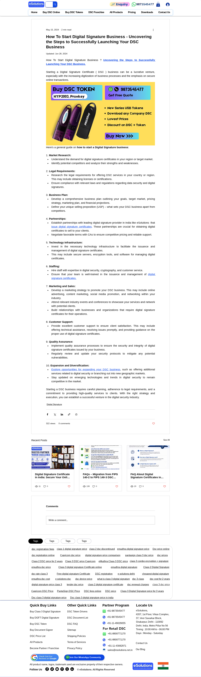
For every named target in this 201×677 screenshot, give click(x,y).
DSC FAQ (72, 624)
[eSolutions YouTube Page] (57, 669)
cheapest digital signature (155, 574)
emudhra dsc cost (40, 579)
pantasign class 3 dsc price (139, 555)
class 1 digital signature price (72, 549)
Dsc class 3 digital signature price (49, 597)
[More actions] (153, 29)
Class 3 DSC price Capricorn (80, 561)
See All (166, 440)
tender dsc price (75, 584)
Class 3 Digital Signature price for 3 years (142, 591)
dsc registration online (43, 555)
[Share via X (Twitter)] (54, 414)
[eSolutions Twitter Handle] (52, 669)
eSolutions (85, 669)
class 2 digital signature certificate (105, 584)
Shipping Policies (76, 636)
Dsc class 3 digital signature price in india (91, 597)
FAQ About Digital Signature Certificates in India (146, 476)
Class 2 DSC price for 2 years (47, 561)
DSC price (110, 591)
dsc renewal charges (138, 584)
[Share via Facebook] (47, 414)
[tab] (35, 541)
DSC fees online (92, 591)
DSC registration (104, 574)
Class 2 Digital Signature (156, 567)
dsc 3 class (138, 579)
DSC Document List (77, 617)
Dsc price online (161, 549)
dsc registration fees (43, 549)
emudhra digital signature (124, 567)
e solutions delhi (126, 574)
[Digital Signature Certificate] (52, 457)
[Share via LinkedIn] (61, 414)
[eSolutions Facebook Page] (47, 669)
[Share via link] (69, 414)
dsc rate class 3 (39, 574)
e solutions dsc (63, 579)
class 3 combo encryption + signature (149, 561)
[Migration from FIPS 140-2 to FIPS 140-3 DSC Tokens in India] (100, 457)
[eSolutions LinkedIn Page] (72, 669)
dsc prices (162, 555)
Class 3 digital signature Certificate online (80, 567)
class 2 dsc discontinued (102, 549)
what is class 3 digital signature (113, 579)
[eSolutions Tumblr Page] (67, 669)
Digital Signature (54, 404)
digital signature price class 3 (47, 584)
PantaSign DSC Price (68, 591)
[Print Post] (76, 414)
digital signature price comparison (102, 555)
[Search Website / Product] (55, 4)
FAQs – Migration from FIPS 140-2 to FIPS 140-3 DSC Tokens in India (100, 476)
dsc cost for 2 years (160, 579)
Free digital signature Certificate (73, 574)
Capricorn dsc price (70, 555)
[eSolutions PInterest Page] (62, 669)
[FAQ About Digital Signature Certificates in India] (148, 457)
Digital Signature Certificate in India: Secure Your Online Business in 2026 (52, 476)
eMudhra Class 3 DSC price (113, 561)
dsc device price (83, 579)
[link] (158, 4)
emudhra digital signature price (133, 549)
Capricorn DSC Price (42, 591)
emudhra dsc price (41, 567)
